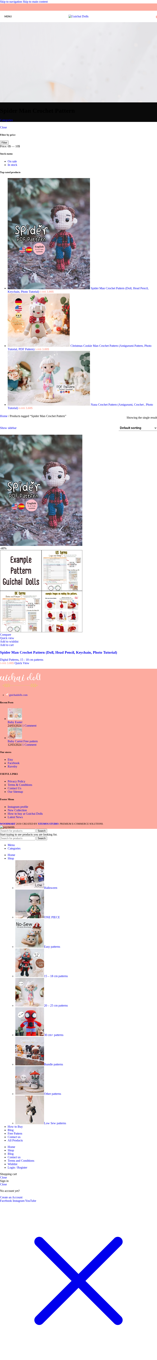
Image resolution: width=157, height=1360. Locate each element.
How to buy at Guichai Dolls (25, 813)
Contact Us (14, 788)
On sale (12, 161)
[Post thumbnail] (15, 718)
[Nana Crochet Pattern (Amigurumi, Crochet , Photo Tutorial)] (49, 404)
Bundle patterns (53, 1064)
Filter (4, 142)
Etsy (10, 759)
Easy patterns (52, 946)
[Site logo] (78, 16)
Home (4, 416)
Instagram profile (18, 806)
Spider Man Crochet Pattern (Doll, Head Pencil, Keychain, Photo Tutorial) (58, 652)
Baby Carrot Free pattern (23, 741)
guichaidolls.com (18, 695)
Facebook (14, 763)
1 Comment (29, 725)
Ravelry (12, 766)
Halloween (50, 887)
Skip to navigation (11, 1)
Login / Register (17, 1167)
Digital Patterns (9, 659)
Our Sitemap (15, 791)
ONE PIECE (52, 917)
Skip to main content (35, 1)
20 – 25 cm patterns (56, 1005)
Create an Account (11, 1197)
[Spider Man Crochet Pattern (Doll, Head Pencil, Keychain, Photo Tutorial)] (49, 288)
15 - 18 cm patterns (31, 659)
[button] (7, 645)
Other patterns (52, 1093)
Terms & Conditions (20, 784)
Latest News (15, 817)
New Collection (17, 810)
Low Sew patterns (55, 1123)
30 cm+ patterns (53, 1035)
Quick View (22, 663)
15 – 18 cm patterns (56, 976)
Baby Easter (15, 722)
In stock (12, 164)
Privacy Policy (16, 781)
